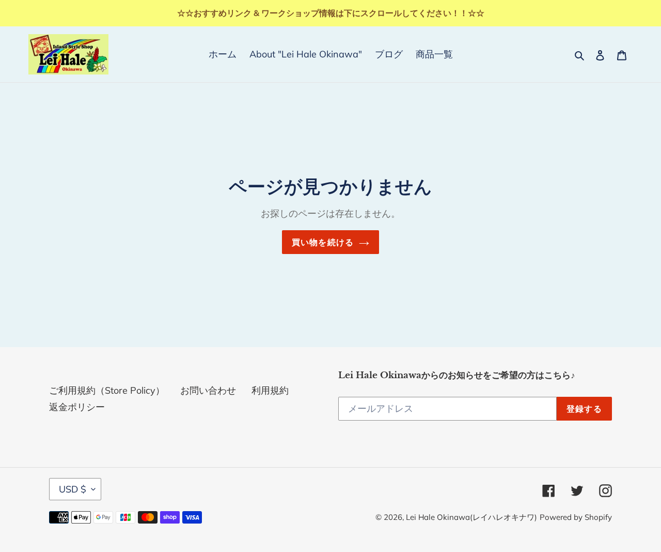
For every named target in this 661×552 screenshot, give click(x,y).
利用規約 (270, 390)
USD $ (72, 489)
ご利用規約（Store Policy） (107, 390)
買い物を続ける (323, 242)
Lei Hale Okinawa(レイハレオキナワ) (471, 517)
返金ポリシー (77, 407)
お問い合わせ (208, 390)
